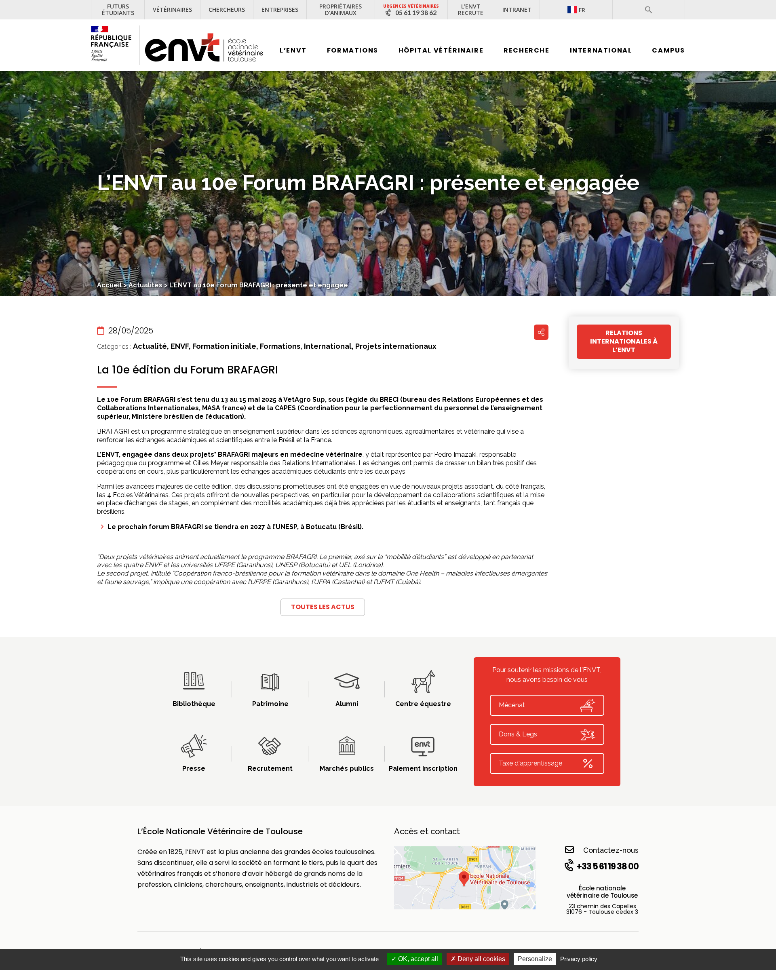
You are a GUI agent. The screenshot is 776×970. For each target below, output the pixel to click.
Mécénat (512, 705)
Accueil (109, 285)
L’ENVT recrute (470, 9)
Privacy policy (578, 958)
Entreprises (279, 9)
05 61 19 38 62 (415, 12)
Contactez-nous (611, 850)
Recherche (526, 50)
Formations (352, 50)
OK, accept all (417, 958)
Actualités (145, 285)
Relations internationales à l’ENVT (624, 341)
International (601, 50)
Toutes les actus (322, 607)
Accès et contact (427, 831)
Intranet (516, 9)
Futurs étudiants (118, 9)
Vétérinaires (172, 9)
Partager (541, 332)
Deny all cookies (480, 958)
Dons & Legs (518, 734)
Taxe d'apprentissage (530, 763)
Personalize (535, 958)
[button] (649, 9)
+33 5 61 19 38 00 (608, 866)
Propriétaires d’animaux (340, 9)
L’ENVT (293, 50)
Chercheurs (227, 9)
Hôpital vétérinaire (441, 50)
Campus (668, 50)
